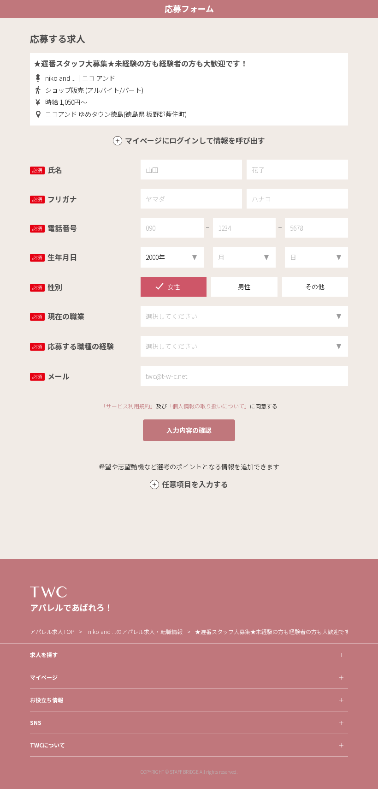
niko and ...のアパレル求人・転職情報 (135, 631)
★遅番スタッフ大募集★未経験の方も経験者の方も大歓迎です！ (275, 631)
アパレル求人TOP (52, 631)
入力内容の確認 (189, 430)
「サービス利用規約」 (128, 406)
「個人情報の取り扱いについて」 (208, 406)
